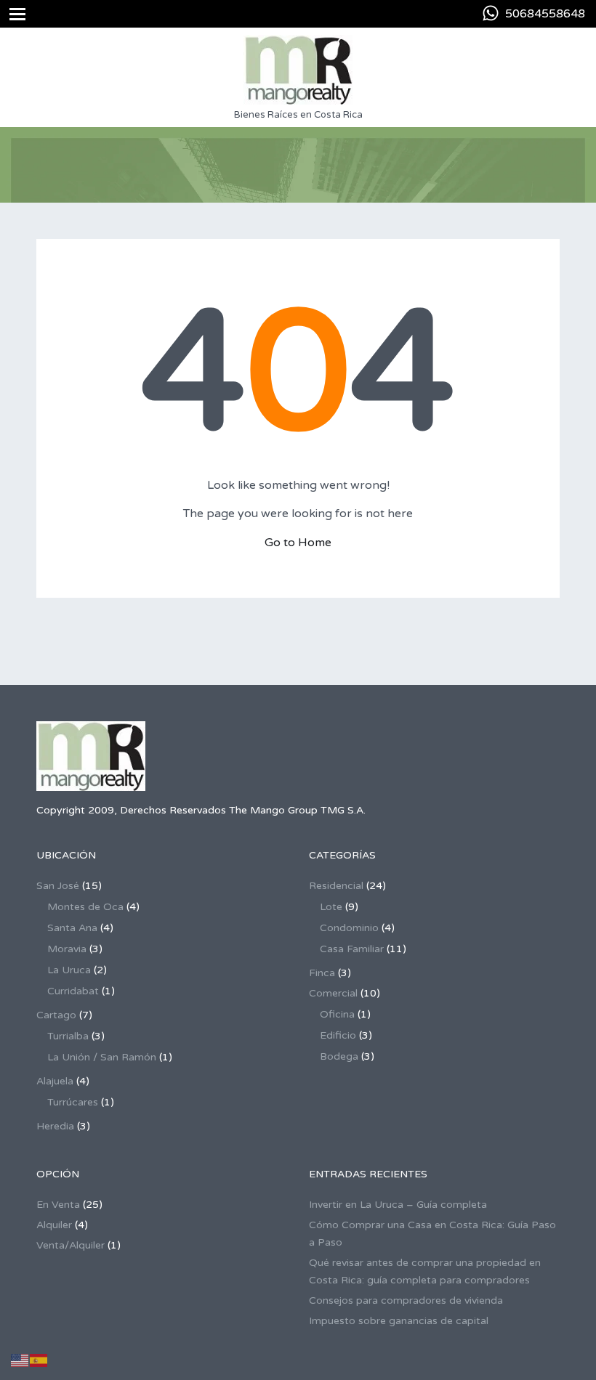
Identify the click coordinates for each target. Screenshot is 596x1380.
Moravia (66, 949)
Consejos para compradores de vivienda (406, 1300)
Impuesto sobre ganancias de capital (398, 1321)
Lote (331, 907)
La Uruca (69, 970)
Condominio (349, 928)
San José (57, 886)
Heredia (55, 1126)
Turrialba (68, 1036)
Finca (322, 973)
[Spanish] (39, 1360)
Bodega (339, 1056)
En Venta (58, 1204)
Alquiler (54, 1225)
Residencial (336, 886)
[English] (20, 1360)
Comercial (333, 993)
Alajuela (54, 1081)
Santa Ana (72, 928)
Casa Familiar (352, 949)
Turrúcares (72, 1102)
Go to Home (298, 542)
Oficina (337, 1014)
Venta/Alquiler (70, 1245)
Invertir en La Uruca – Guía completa (398, 1204)
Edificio (338, 1035)
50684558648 (545, 14)
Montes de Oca (85, 907)
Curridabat (73, 991)
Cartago (56, 1015)
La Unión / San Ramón (101, 1057)
